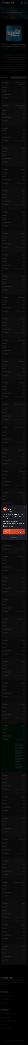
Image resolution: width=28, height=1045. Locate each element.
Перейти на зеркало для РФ (14, 531)
